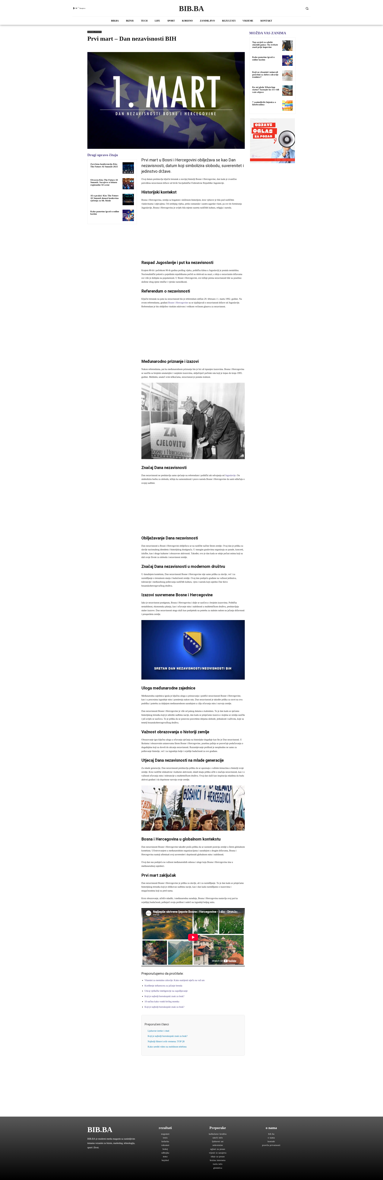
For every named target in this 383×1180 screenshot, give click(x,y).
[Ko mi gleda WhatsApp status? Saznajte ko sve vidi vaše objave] (287, 90)
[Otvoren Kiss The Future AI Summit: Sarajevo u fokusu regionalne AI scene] (128, 183)
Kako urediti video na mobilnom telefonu (167, 1046)
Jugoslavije (230, 475)
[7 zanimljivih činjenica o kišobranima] (287, 105)
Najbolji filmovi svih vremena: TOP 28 (166, 1041)
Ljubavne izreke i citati (158, 1031)
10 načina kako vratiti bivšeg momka (162, 1001)
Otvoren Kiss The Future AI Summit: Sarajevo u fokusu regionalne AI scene (104, 182)
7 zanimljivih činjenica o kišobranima (264, 103)
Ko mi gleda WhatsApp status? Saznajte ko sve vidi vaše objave (265, 89)
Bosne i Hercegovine (178, 302)
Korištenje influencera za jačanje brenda (163, 985)
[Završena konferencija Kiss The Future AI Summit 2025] (128, 168)
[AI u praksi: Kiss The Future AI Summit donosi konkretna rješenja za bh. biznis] (128, 199)
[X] (97, 47)
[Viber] (125, 47)
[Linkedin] (111, 47)
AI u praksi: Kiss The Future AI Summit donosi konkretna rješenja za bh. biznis (104, 198)
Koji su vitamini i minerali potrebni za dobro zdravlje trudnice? (265, 74)
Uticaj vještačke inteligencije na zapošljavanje (166, 991)
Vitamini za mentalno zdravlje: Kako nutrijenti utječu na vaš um (175, 980)
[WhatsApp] (104, 47)
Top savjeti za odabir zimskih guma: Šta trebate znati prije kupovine (265, 44)
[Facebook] (90, 47)
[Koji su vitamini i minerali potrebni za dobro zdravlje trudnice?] (287, 75)
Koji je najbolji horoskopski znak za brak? (164, 996)
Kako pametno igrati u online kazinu (263, 58)
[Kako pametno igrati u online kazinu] (128, 215)
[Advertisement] (193, 234)
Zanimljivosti (94, 32)
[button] (307, 8)
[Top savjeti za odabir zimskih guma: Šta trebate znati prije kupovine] (287, 45)
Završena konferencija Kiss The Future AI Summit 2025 (104, 165)
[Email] (118, 47)
